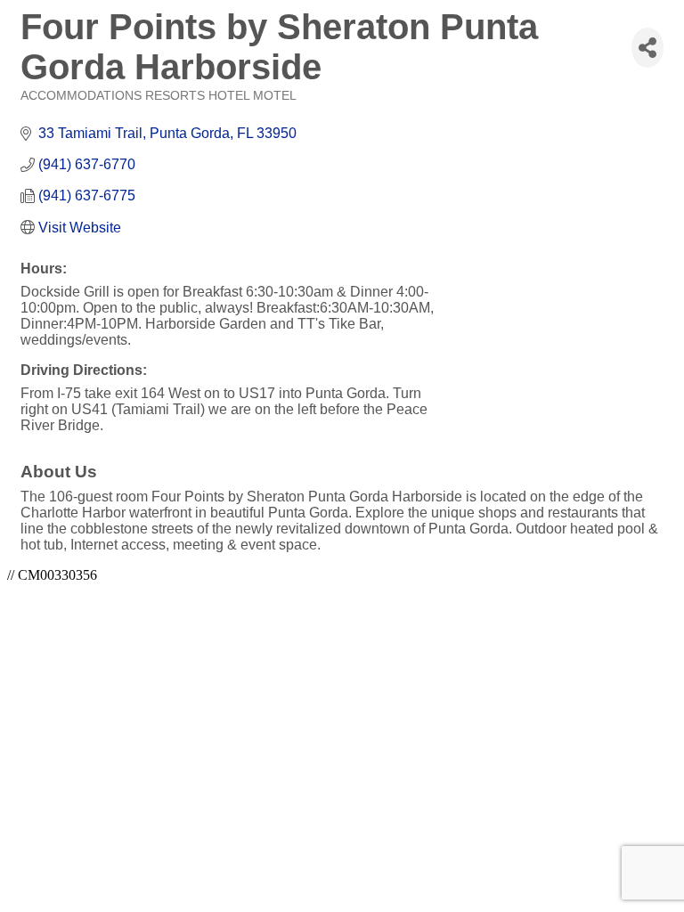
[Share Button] (647, 48)
